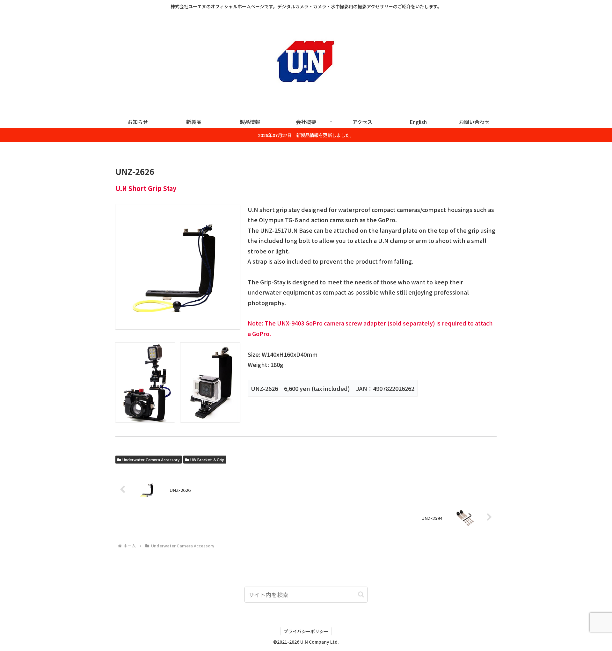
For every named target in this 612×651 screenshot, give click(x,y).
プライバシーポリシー (306, 631)
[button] (361, 594)
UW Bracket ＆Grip (207, 459)
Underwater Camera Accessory (151, 459)
